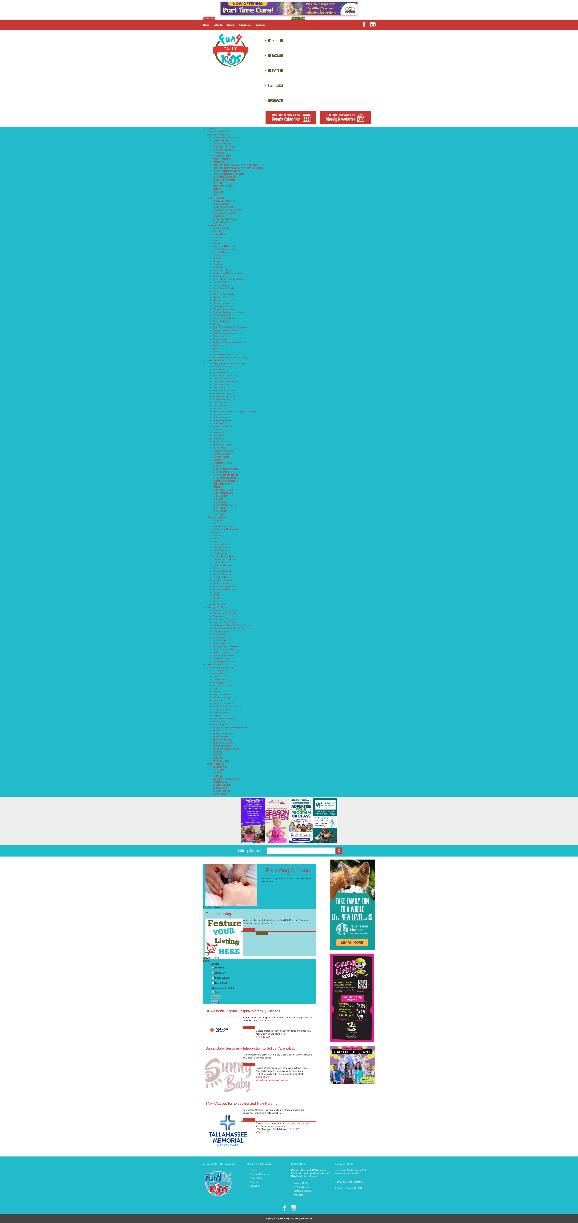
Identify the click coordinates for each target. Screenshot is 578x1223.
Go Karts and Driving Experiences (229, 273)
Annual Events (220, 766)
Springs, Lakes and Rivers (225, 330)
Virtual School (219, 191)
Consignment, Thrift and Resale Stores (231, 625)
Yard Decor (218, 513)
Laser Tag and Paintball (224, 288)
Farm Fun (217, 775)
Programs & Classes (216, 516)
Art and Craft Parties (222, 444)
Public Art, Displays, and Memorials (230, 312)
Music (216, 568)
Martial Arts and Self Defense (227, 706)
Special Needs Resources (225, 218)
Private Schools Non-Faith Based (228, 173)
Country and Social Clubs (225, 245)
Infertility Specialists (222, 402)
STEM (216, 595)
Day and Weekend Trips (224, 248)
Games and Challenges (224, 270)
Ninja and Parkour (221, 709)
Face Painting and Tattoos (225, 474)
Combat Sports (220, 679)
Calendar (218, 24)
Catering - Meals (221, 456)
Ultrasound (218, 429)
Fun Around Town (215, 224)
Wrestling (217, 757)
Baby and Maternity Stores (225, 610)
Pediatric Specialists (222, 420)
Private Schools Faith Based (226, 170)
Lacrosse (217, 700)
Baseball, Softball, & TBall (225, 670)
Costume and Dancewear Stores (228, 628)
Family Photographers (223, 206)
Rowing (216, 715)
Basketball (218, 673)
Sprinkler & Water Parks (224, 333)
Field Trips (218, 257)
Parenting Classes (221, 577)
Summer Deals (220, 787)
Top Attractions (220, 345)
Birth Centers (219, 369)
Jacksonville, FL (301, 1182)
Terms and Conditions (260, 1174)
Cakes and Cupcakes (223, 450)
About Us (254, 1181)
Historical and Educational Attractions (230, 279)
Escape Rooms (220, 254)
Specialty (217, 592)
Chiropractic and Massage (225, 381)
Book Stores (219, 616)
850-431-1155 (262, 1132)
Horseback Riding (221, 697)
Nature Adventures (222, 306)
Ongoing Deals (220, 781)
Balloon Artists (220, 447)
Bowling (216, 239)
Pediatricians (219, 423)
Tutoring (217, 188)
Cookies (217, 465)
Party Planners (220, 495)
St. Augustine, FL (302, 1186)
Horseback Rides (221, 282)
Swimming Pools (221, 336)
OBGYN (216, 408)
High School (220, 982)
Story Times (218, 598)
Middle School (221, 977)
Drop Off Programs (222, 143)
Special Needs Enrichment (225, 589)
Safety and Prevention (223, 580)
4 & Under (218, 519)
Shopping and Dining (217, 607)
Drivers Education (221, 546)
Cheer (216, 676)
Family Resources (215, 197)
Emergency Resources (224, 200)
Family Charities (220, 203)
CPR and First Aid (221, 384)
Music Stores (219, 643)
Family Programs (221, 549)
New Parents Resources (224, 212)
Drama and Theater (222, 543)
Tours (215, 348)
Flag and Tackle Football (224, 685)
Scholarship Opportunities (225, 176)
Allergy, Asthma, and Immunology (229, 363)
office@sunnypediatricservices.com (272, 1079)
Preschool (219, 967)
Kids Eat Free (219, 640)
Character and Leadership (225, 528)
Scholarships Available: (223, 987)
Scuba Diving (219, 721)
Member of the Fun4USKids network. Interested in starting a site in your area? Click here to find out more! (310, 1172)
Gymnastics (218, 691)
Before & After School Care (226, 137)
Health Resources (215, 360)
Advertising (245, 24)
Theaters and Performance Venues (229, 342)
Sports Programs (215, 664)
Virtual (216, 601)
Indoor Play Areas (221, 285)
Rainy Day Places (221, 315)
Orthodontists (219, 414)
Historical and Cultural (223, 555)
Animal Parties (220, 441)
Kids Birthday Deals (222, 483)
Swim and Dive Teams (223, 742)
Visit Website (262, 933)
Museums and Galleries (224, 303)
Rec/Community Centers (224, 318)
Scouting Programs (222, 583)
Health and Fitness (222, 694)
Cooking (217, 534)
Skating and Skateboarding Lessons (230, 727)
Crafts (216, 537)
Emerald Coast (298, 18)
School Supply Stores (223, 649)
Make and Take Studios (224, 294)
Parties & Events (215, 438)
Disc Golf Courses (221, 251)
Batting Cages (219, 233)
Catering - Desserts (222, 453)
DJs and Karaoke (221, 471)
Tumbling (217, 751)
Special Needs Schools (224, 179)
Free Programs (220, 552)
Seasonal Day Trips (222, 784)
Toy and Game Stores (223, 661)
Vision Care (218, 432)
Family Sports (219, 682)
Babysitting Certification (224, 525)
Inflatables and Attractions (225, 480)
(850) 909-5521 (263, 1076)
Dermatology (219, 387)
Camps (210, 128)
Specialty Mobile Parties (224, 504)
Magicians (218, 486)
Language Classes (222, 564)
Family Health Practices (224, 399)
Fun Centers (219, 267)
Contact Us (255, 1185)
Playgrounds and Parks (224, 309)
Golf (215, 688)
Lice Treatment (220, 405)
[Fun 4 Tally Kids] (230, 49)
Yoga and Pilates (221, 760)
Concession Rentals (222, 462)
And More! (298, 1194)
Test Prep (217, 182)
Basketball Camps (221, 131)
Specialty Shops (220, 652)
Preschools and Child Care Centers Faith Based (236, 164)
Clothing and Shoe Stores (225, 619)
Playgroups (218, 215)
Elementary (220, 972)
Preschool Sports (221, 712)
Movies (216, 300)
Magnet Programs (221, 158)
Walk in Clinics (220, 435)
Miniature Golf (219, 297)
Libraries (217, 291)
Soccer (216, 730)
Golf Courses (219, 276)
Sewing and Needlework (224, 586)
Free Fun (217, 263)
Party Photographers (223, 492)
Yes (216, 991)
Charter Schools (220, 140)
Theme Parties (220, 510)
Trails (215, 351)
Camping (217, 242)
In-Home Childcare (222, 155)
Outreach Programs (222, 574)
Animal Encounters (222, 227)
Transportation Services (224, 185)
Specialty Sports (220, 736)
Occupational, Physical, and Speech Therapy (234, 411)
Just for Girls (219, 561)
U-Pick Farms (219, 793)
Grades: (215, 963)
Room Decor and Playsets (225, 646)
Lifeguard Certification (223, 703)
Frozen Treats (219, 634)
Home (206, 24)
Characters (218, 459)
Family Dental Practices (224, 396)
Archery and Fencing (223, 667)
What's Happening (215, 763)
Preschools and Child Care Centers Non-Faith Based (238, 167)
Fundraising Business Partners (227, 209)
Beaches (217, 236)
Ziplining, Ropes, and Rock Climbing (230, 357)
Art (214, 522)
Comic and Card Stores (224, 622)
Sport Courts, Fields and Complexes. (230, 327)
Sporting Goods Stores (224, 655)
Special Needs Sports (223, 733)
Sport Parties (219, 507)
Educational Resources (224, 146)
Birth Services (219, 372)
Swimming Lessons (222, 745)
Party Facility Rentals (223, 489)
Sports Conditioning (222, 739)
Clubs (215, 531)
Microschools (219, 161)
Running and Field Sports (225, 718)
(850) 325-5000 (263, 1036)
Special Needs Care (222, 426)
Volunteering (219, 604)
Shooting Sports (220, 724)
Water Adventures (221, 354)
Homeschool (219, 152)
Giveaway (260, 24)
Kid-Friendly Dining (222, 637)
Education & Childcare (217, 134)
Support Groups (220, 221)
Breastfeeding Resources (225, 375)
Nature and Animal (222, 571)
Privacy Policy (256, 1178)
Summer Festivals (221, 790)
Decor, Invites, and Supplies (226, 468)
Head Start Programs (223, 149)
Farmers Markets (221, 631)
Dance (216, 540)
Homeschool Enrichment (224, 558)
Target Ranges (220, 339)
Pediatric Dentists (221, 417)
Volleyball (217, 754)
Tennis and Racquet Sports (226, 748)
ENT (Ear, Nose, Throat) (224, 390)
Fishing (216, 260)
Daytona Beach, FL (303, 1190)
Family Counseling (222, 393)
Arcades (217, 230)
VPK (215, 194)
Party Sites (218, 498)
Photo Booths (219, 501)
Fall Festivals (219, 769)
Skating (216, 324)
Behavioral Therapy (222, 366)
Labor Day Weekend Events (226, 778)
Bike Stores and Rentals (224, 613)
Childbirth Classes (221, 378)
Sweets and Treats (222, 658)
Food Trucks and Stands (224, 477)
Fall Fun (217, 772)
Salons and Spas (221, 321)
